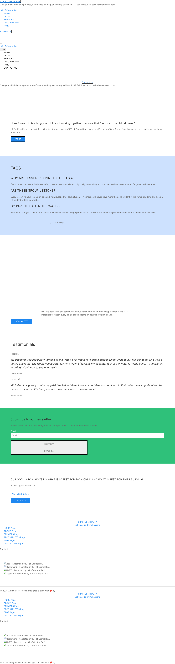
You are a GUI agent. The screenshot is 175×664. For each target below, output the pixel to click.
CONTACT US (10, 68)
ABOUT (7, 16)
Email (13, 431)
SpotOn (59, 590)
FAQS (6, 25)
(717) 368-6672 (20, 493)
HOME (7, 13)
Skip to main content (10, 1)
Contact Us (5, 31)
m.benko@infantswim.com (16, 554)
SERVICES (9, 19)
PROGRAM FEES (12, 22)
